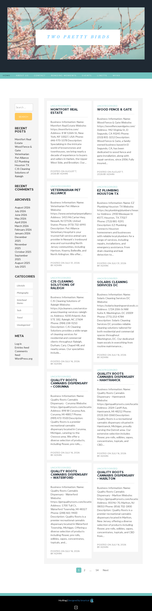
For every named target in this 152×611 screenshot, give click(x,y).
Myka (116, 75)
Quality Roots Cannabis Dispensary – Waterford (69, 474)
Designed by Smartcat (79, 600)
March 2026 (22, 225)
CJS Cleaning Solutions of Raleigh (22, 172)
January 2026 (22, 233)
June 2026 (21, 214)
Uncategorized (23, 325)
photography (23, 292)
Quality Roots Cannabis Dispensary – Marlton (115, 475)
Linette (102, 75)
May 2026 (20, 218)
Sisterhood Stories (16, 82)
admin (64, 173)
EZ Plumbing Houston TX (108, 192)
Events (87, 75)
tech (19, 310)
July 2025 (20, 266)
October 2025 (23, 251)
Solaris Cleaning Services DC (112, 283)
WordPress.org (23, 358)
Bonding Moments (63, 75)
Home (6, 75)
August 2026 (22, 207)
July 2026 (20, 211)
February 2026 (23, 229)
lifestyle (21, 285)
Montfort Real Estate (64, 111)
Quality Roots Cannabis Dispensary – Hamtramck (115, 377)
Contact (39, 75)
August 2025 (22, 262)
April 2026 (21, 222)
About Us (22, 75)
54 (97, 570)
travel (20, 317)
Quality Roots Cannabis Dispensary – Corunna (69, 383)
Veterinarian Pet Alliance (66, 191)
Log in (18, 343)
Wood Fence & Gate (114, 109)
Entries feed (22, 347)
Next (106, 570)
